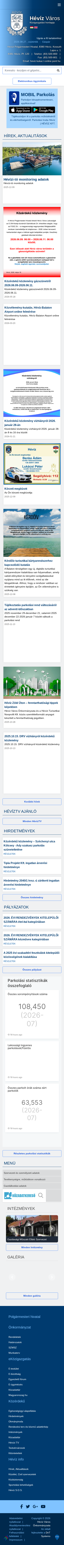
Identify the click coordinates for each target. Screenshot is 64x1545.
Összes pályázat (32, 969)
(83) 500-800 (50, 53)
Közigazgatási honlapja (45, 20)
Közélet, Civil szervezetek (22, 1474)
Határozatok (15, 1342)
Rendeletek (15, 1337)
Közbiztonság (16, 1479)
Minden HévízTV (32, 821)
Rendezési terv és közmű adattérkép (28, 1426)
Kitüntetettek (15, 1453)
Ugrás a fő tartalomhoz (49, 38)
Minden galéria (32, 1295)
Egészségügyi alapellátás (22, 1411)
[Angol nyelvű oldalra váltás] (36, 27)
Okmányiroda (16, 1421)
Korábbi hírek (32, 801)
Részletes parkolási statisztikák (32, 1153)
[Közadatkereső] (32, 1195)
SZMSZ (13, 1347)
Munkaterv (14, 1352)
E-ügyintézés (16, 1384)
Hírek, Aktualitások (19, 1469)
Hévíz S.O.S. (15, 1490)
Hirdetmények (16, 1416)
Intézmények (15, 1432)
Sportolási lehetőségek (21, 1484)
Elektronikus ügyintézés (32, 81)
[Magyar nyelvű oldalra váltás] (31, 27)
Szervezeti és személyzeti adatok (22, 1173)
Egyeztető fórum (17, 1379)
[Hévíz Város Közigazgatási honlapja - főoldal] (17, 23)
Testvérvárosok (17, 1448)
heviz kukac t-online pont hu (45, 61)
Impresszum (16, 1539)
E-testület (14, 1368)
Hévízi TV (14, 1442)
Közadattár (14, 1389)
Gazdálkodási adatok (15, 1185)
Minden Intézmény (32, 1247)
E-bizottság (15, 1374)
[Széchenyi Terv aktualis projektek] (21, 1527)
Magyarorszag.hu (18, 1395)
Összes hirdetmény (32, 897)
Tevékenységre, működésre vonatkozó (24, 1179)
